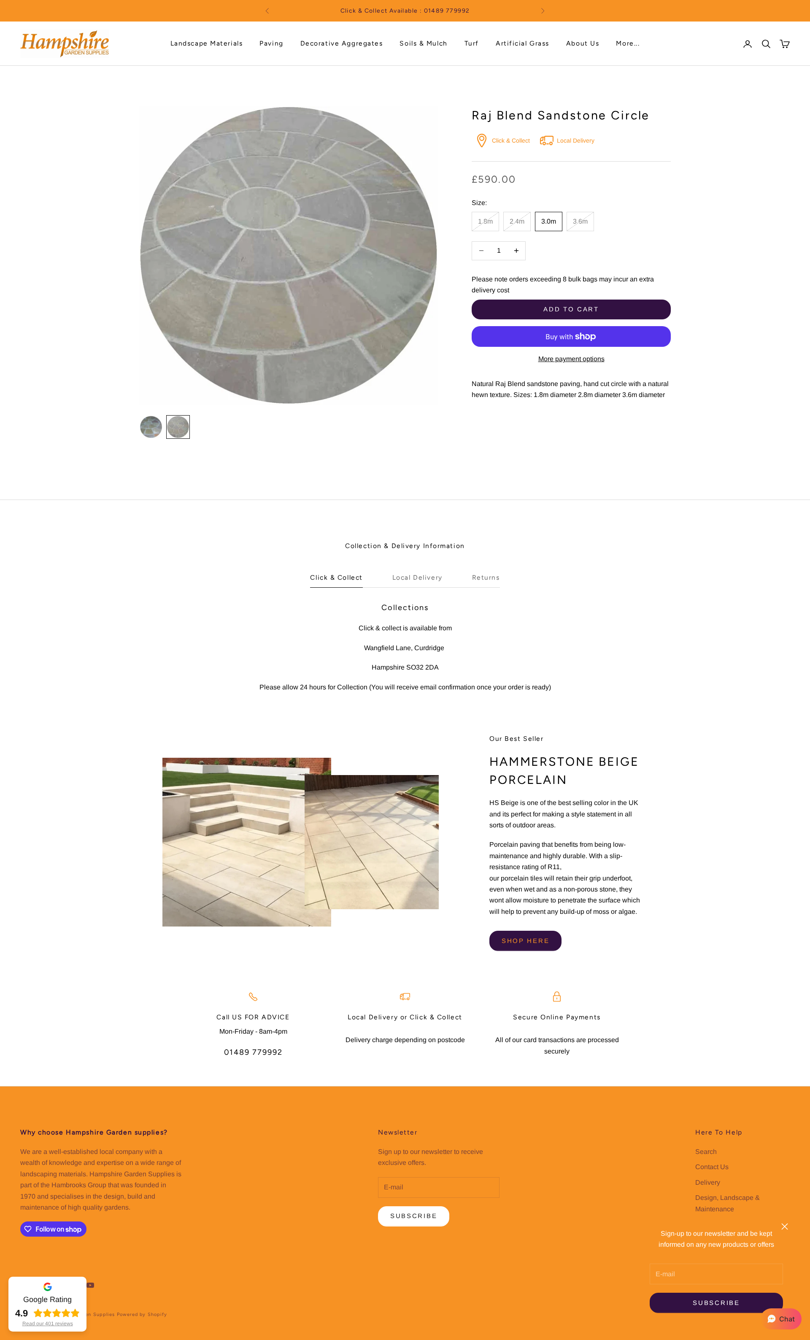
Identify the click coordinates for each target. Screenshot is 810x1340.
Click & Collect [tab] (336, 577)
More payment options (571, 358)
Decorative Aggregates (341, 44)
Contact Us (712, 1166)
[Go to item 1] (151, 427)
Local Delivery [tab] (417, 577)
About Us (582, 44)
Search (706, 1151)
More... (628, 44)
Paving (271, 44)
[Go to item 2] (178, 427)
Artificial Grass (522, 44)
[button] (781, 1319)
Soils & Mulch (423, 44)
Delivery (707, 1182)
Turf (471, 44)
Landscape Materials (206, 44)
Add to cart (571, 309)
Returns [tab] (486, 577)
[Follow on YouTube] (90, 1285)
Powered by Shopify (142, 1314)
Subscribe (716, 1302)
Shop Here (525, 940)
